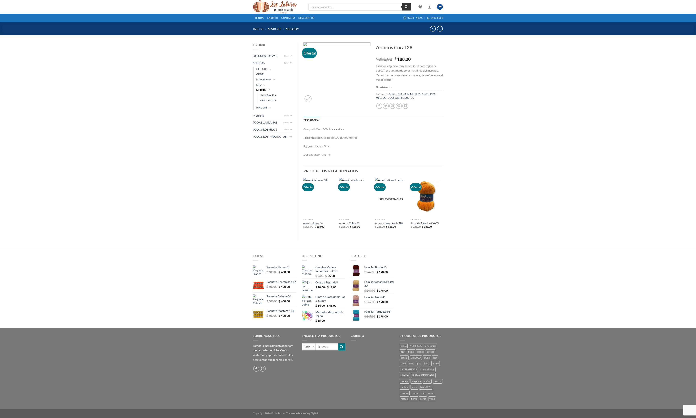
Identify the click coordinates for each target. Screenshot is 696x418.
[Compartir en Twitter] (386, 106)
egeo (403, 363)
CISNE (260, 74)
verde (423, 398)
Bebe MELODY (412, 94)
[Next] (443, 206)
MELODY (292, 29)
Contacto (288, 17)
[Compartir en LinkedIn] (405, 106)
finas (411, 363)
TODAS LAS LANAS (265, 122)
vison (432, 398)
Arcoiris (392, 94)
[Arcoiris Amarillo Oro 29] (427, 197)
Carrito (272, 17)
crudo (427, 357)
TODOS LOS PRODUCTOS (269, 136)
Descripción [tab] (311, 120)
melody (404, 387)
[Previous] (303, 206)
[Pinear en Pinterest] (399, 106)
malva (427, 381)
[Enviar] (341, 346)
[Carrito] (440, 7)
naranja (405, 393)
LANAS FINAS (428, 94)
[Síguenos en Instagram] (263, 369)
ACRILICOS (416, 345)
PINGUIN (261, 107)
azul (403, 351)
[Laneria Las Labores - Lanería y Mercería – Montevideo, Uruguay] (278, 7)
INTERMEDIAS (409, 369)
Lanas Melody (427, 369)
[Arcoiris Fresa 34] (319, 197)
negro (415, 393)
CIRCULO (261, 68)
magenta (416, 381)
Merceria (258, 115)
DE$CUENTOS (306, 17)
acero (404, 345)
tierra (414, 398)
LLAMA (405, 375)
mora (414, 387)
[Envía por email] (392, 106)
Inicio (258, 29)
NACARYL (425, 387)
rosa (430, 393)
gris (419, 363)
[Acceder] (429, 7)
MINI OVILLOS (268, 100)
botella (430, 351)
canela (404, 357)
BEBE (400, 94)
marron (437, 381)
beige (411, 351)
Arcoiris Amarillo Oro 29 (425, 223)
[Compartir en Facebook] (379, 106)
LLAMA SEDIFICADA (423, 375)
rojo (423, 393)
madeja (404, 381)
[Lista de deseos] (420, 7)
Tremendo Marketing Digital (302, 413)
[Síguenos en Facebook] (256, 369)
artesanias (430, 345)
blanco (420, 351)
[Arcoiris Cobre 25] (355, 197)
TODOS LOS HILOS (265, 129)
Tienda (259, 17)
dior (435, 357)
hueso (435, 363)
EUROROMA (263, 79)
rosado (404, 398)
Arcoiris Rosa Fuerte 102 (389, 223)
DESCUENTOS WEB (265, 55)
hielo (426, 363)
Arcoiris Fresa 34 (313, 223)
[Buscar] (406, 7)
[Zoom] (308, 98)
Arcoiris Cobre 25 (349, 223)
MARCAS (274, 29)
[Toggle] (290, 56)
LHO (259, 84)
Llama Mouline (268, 95)
